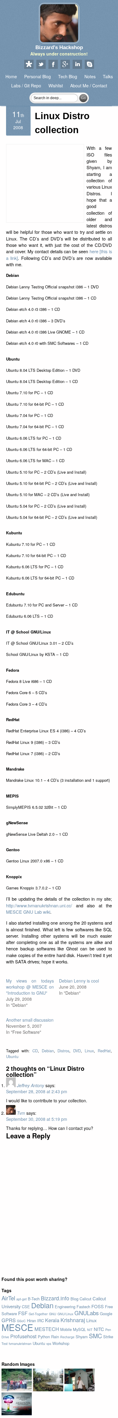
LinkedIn (77, 64)
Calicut (85, 1299)
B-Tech (34, 1299)
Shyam (82, 1336)
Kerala (52, 1320)
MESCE (17, 1327)
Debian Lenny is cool (79, 981)
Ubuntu (12, 1056)
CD (35, 1050)
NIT (90, 1329)
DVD (77, 1050)
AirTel (8, 1298)
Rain (55, 1336)
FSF (23, 1313)
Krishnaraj (73, 1320)
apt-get (21, 1299)
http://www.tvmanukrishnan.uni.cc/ (39, 905)
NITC (99, 1329)
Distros (63, 1050)
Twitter (41, 64)
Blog (74, 1299)
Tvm (21, 1113)
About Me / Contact (88, 85)
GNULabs (86, 1313)
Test (5, 1343)
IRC (40, 1320)
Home (11, 76)
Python (44, 1336)
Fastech (83, 1306)
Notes (90, 76)
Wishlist (55, 85)
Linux (89, 1050)
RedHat (104, 1050)
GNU (52, 1314)
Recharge (67, 1337)
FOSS (97, 1306)
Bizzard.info (55, 1298)
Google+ (65, 64)
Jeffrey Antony (30, 1085)
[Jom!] (79, 1389)
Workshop (60, 1343)
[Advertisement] (45, 183)
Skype (89, 64)
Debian (48, 1050)
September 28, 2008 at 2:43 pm (36, 1091)
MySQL (79, 1329)
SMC (95, 1335)
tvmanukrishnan (20, 1343)
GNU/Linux (65, 1314)
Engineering (65, 1306)
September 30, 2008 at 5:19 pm (36, 1119)
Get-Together (38, 1314)
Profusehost (23, 1336)
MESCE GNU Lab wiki (28, 912)
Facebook (53, 64)
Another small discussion (30, 1020)
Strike (108, 1336)
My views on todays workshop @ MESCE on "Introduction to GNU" (30, 987)
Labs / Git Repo (26, 85)
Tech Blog (67, 76)
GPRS (9, 1320)
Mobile (66, 1329)
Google (106, 1313)
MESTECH (46, 1328)
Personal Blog (37, 76)
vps (48, 1343)
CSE (26, 1306)
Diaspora (29, 64)
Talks (108, 76)
